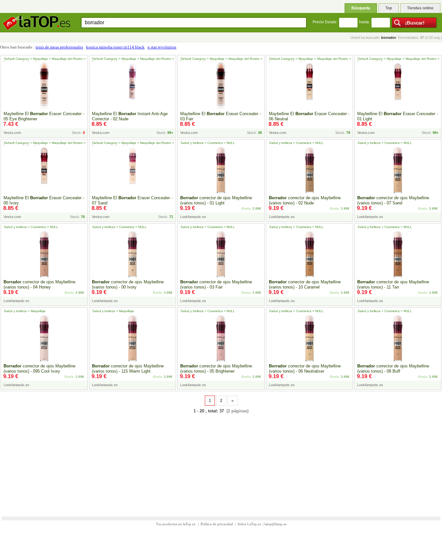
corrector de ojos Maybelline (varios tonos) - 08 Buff (393, 369)
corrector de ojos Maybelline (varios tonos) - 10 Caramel (305, 284)
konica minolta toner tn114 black (115, 47)
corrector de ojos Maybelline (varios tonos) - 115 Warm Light (128, 369)
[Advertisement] (221, 461)
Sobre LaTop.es (249, 524)
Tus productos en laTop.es (176, 524)
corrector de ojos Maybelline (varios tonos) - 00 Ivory (128, 284)
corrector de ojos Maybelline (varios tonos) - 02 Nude (305, 200)
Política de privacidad (217, 524)
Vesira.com (12, 133)
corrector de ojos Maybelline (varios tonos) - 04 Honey (39, 284)
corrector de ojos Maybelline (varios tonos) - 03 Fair (216, 284)
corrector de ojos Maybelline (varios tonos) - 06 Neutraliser (305, 369)
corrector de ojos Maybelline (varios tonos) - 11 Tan (393, 284)
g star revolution (162, 47)
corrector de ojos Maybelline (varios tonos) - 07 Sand (393, 200)
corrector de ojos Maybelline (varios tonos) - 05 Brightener (216, 369)
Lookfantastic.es (193, 217)
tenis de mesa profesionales (59, 47)
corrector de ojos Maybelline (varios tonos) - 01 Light (216, 200)
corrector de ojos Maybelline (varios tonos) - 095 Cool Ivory (39, 369)
